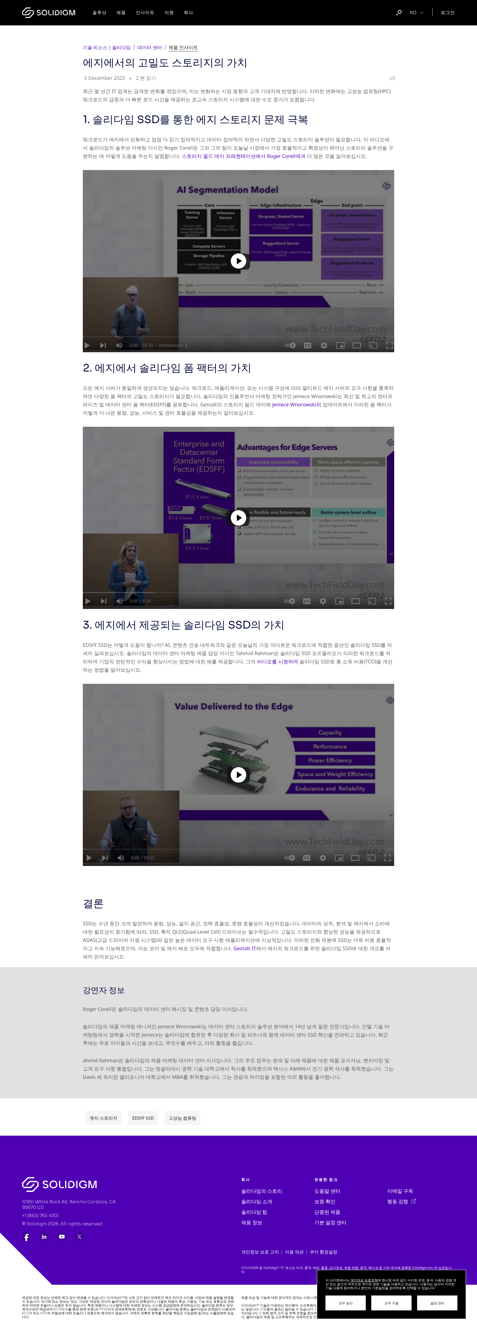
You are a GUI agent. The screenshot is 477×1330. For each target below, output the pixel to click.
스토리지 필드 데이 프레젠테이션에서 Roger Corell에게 (244, 156)
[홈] (48, 12)
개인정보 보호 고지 (260, 1252)
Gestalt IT (245, 948)
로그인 (448, 12)
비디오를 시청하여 (277, 661)
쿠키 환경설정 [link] (323, 1252)
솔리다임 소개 (256, 1202)
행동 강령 (398, 1202)
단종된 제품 (327, 1212)
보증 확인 (324, 1202)
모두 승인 (346, 1303)
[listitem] (26, 1236)
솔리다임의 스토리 (261, 1191)
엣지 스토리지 (103, 1118)
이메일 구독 (400, 1191)
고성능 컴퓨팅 (182, 1118)
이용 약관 (294, 1252)
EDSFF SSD (143, 1118)
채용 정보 (251, 1223)
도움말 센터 (327, 1191)
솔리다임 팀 (254, 1212)
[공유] (391, 78)
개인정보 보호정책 (364, 1280)
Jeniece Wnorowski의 (296, 404)
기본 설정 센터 (330, 1223)
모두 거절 (392, 1303)
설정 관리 (437, 1303)
